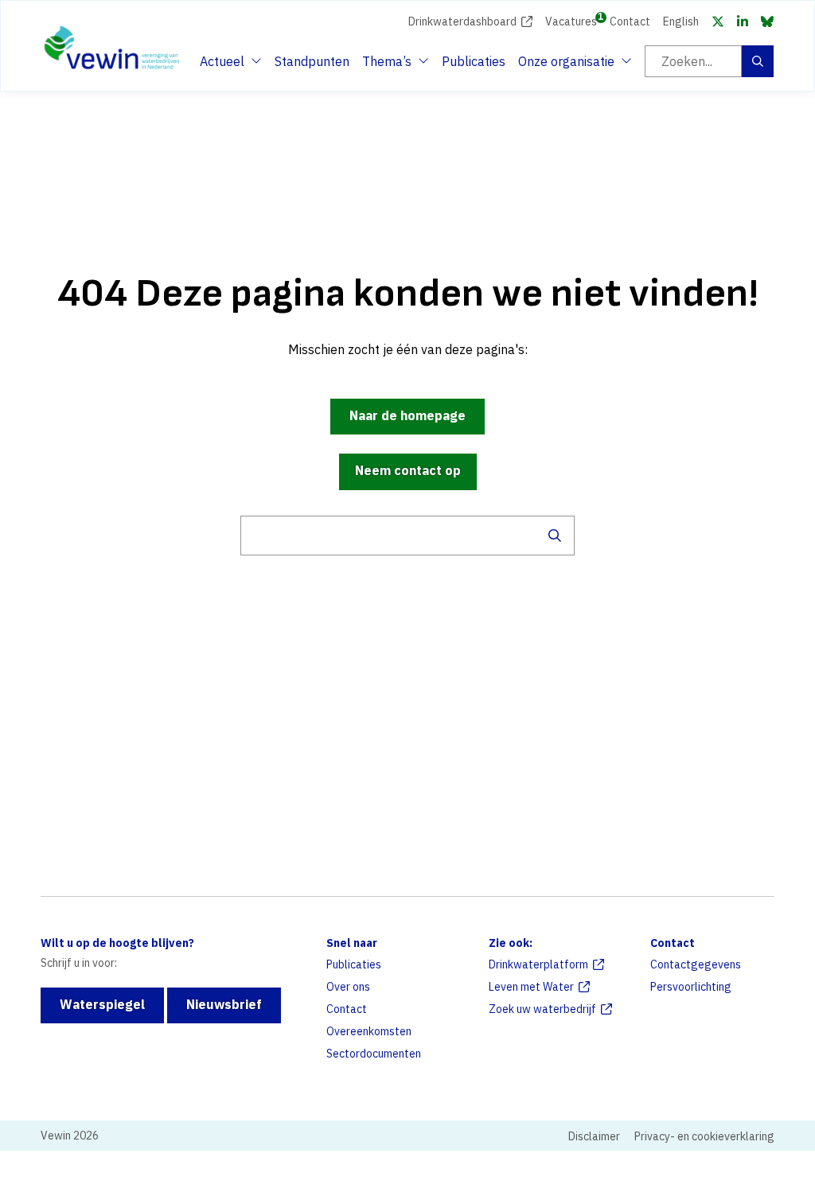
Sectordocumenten (373, 1053)
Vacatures (571, 20)
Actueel (228, 66)
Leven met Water (531, 987)
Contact (630, 21)
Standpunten (312, 61)
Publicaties (473, 61)
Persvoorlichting (690, 987)
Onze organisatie (566, 66)
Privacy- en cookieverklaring (704, 1136)
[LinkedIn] (742, 21)
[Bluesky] (767, 21)
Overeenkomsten (368, 1031)
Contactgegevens (695, 964)
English (681, 21)
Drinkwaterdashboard (462, 21)
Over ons (348, 987)
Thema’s (390, 66)
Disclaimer (594, 1136)
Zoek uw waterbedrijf (542, 1009)
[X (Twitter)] (718, 21)
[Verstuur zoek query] (555, 535)
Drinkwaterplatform (538, 964)
